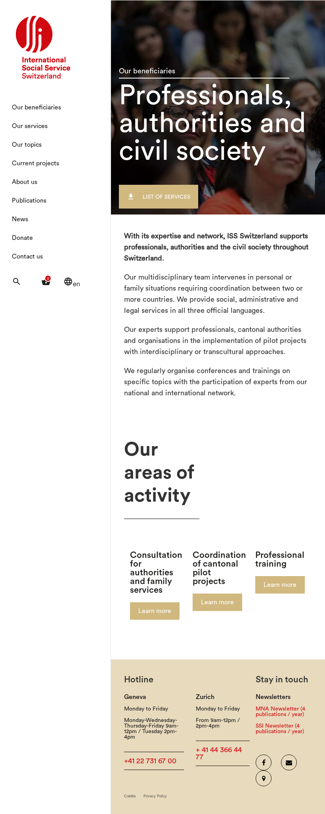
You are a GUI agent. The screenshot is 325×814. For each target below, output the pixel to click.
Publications (29, 200)
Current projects (35, 163)
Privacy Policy (155, 796)
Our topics (27, 145)
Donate (22, 238)
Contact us (27, 256)
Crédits (130, 796)
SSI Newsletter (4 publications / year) (280, 728)
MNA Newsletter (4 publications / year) (280, 711)
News (20, 219)
